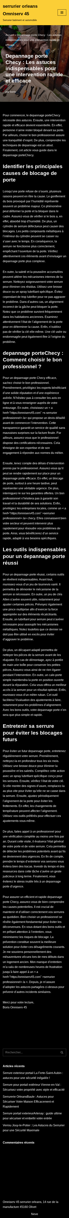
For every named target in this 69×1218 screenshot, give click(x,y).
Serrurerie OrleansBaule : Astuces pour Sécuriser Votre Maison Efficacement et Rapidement (28, 1101)
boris (13, 91)
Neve (34, 1214)
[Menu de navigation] (62, 12)
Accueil (10, 34)
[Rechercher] (62, 1052)
